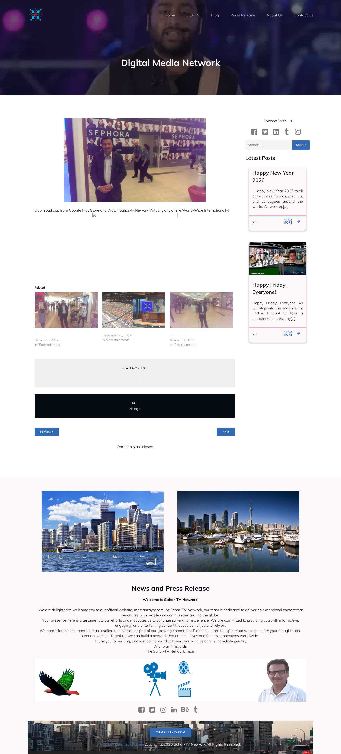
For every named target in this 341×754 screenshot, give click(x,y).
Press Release (243, 15)
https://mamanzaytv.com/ (122, 744)
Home (170, 15)
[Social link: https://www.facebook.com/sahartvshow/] (256, 132)
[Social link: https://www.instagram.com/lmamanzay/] (299, 132)
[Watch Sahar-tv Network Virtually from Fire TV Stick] (201, 310)
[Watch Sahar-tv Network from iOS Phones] (66, 310)
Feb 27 (263, 333)
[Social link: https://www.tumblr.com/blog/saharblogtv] (288, 132)
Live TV (193, 15)
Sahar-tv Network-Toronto (122, 330)
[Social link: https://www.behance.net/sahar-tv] (186, 710)
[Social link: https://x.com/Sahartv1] (266, 132)
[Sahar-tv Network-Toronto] (133, 310)
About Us (275, 15)
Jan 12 (263, 221)
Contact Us (303, 15)
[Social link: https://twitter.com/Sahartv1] (154, 710)
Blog (215, 15)
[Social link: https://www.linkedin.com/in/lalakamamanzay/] (277, 132)
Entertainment (135, 378)
